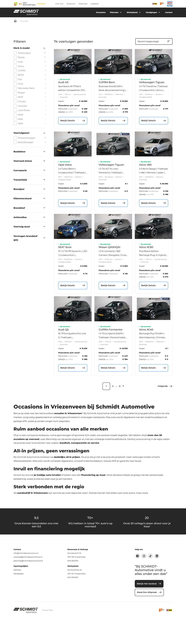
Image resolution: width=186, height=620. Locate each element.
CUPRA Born (107, 82)
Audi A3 (63, 82)
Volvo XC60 (146, 247)
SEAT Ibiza (64, 247)
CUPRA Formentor (111, 329)
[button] (165, 386)
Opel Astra (65, 164)
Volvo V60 (145, 164)
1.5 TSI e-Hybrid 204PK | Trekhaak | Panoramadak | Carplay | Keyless (113, 337)
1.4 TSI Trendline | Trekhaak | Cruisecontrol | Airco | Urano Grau (153, 90)
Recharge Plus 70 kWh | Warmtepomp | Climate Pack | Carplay (152, 337)
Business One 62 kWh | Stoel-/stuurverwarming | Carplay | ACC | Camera (112, 90)
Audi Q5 (63, 329)
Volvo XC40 (146, 329)
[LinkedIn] (157, 556)
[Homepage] (15, 21)
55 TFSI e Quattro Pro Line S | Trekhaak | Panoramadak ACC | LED (72, 337)
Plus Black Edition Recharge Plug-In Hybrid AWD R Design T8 (152, 255)
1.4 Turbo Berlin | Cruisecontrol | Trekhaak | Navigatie (71, 173)
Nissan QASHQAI (109, 247)
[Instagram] (144, 556)
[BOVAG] (169, 610)
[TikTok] (150, 556)
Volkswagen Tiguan (151, 82)
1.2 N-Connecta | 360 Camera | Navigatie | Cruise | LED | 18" (113, 255)
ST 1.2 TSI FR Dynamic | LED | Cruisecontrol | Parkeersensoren (72, 255)
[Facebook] (137, 556)
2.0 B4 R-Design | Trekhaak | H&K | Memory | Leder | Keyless (153, 173)
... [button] (116, 386)
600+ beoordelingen (29, 4)
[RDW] (162, 610)
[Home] (26, 12)
